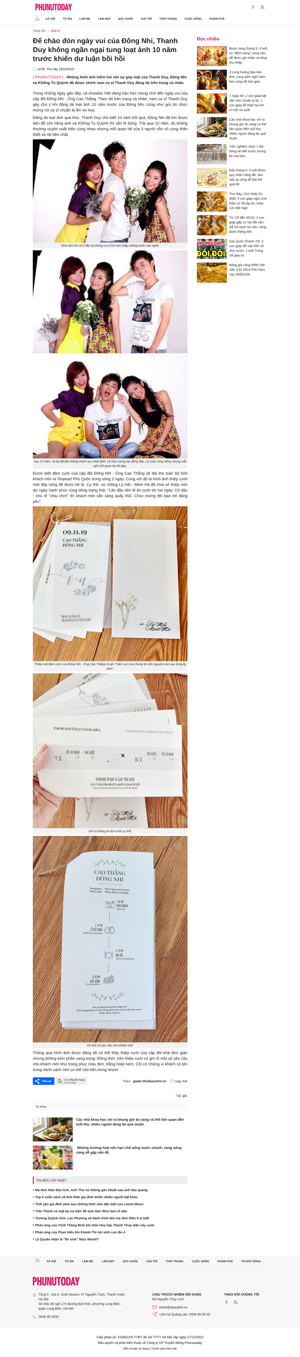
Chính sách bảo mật (163, 1348)
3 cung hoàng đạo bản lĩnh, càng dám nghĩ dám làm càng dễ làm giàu (247, 76)
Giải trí (146, 18)
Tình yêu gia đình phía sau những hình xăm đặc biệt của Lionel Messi (89, 1204)
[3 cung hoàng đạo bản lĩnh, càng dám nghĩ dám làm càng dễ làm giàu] (212, 80)
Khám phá (217, 18)
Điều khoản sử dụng (136, 1348)
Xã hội (50, 18)
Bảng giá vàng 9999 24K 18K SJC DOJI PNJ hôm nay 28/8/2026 (247, 269)
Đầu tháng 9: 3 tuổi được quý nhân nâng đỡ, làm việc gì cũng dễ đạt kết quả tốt (247, 177)
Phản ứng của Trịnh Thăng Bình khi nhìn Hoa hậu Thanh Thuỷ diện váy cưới (94, 1225)
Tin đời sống (251, 1261)
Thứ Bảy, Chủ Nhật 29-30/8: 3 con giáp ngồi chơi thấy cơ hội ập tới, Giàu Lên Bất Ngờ (248, 201)
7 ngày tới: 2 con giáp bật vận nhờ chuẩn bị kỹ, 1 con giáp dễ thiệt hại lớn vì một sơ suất (247, 103)
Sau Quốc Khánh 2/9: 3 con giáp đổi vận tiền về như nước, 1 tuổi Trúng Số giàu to (246, 248)
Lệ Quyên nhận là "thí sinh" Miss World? (66, 1239)
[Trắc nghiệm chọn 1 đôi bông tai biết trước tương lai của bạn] (212, 154)
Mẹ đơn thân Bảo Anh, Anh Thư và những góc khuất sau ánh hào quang (91, 1190)
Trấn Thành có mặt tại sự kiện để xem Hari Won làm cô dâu (81, 1211)
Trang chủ (39, 30)
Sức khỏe (125, 18)
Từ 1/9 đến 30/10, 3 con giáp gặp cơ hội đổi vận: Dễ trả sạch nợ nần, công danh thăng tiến (247, 224)
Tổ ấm (67, 18)
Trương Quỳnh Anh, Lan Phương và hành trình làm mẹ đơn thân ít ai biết (92, 1218)
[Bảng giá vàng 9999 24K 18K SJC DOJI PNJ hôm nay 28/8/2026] (212, 273)
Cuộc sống (193, 18)
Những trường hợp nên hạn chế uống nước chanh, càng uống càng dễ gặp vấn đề (129, 1150)
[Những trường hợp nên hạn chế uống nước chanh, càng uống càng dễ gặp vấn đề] (53, 1158)
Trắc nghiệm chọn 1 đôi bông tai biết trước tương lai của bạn (247, 151)
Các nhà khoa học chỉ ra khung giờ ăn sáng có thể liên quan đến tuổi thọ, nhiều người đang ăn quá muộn (130, 1122)
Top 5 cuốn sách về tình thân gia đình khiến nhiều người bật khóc (86, 1197)
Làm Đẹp (104, 18)
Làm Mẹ (84, 18)
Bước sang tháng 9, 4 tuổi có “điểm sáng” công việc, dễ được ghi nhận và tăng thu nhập (248, 55)
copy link (181, 1081)
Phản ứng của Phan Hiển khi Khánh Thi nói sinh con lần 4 (80, 1232)
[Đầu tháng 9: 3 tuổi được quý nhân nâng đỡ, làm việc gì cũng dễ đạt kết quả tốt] (212, 178)
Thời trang (168, 18)
